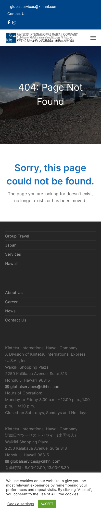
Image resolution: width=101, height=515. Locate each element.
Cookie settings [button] (20, 504)
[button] (93, 38)
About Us (14, 292)
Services (13, 254)
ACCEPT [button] (47, 504)
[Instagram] (14, 22)
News (10, 310)
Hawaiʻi (12, 263)
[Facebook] (8, 22)
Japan (10, 245)
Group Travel (17, 236)
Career (11, 301)
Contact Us (16, 14)
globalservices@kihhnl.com (35, 386)
